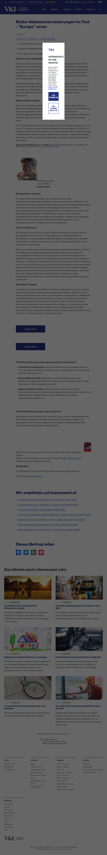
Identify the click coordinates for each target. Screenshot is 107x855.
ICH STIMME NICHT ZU (53, 108)
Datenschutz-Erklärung (53, 88)
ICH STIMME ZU (53, 96)
